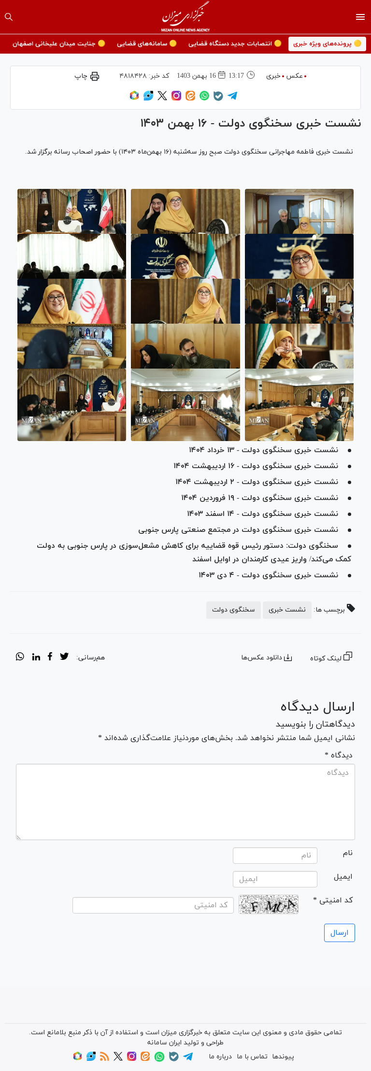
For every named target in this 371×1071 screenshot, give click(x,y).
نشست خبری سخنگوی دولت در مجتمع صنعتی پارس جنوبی (238, 530)
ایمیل (343, 876)
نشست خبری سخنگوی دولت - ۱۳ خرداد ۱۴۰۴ (263, 450)
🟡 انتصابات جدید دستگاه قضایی (235, 44)
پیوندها (283, 1056)
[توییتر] (162, 98)
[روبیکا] (134, 98)
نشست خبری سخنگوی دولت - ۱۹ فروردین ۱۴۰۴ (259, 498)
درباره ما (220, 1056)
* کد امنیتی (333, 900)
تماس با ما (252, 1056)
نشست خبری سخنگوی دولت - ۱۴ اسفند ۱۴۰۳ (262, 514)
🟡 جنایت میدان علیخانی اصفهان (59, 44)
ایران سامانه (164, 1042)
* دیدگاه (339, 755)
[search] (9, 17)
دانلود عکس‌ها (261, 657)
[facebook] (50, 658)
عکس (294, 76)
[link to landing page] (185, 17)
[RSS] (104, 1059)
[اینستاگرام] (176, 98)
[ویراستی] (148, 98)
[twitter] (64, 658)
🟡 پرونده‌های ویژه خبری (327, 44)
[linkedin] (36, 658)
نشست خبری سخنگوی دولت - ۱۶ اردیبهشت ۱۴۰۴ (255, 466)
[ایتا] (190, 98)
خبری (273, 76)
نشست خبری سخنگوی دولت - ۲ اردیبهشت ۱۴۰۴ (256, 482)
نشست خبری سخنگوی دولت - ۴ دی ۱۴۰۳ (268, 575)
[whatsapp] (20, 658)
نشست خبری (287, 609)
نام (348, 853)
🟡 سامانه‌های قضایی (147, 44)
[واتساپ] (204, 98)
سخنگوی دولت (233, 609)
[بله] (218, 99)
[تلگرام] (232, 98)
